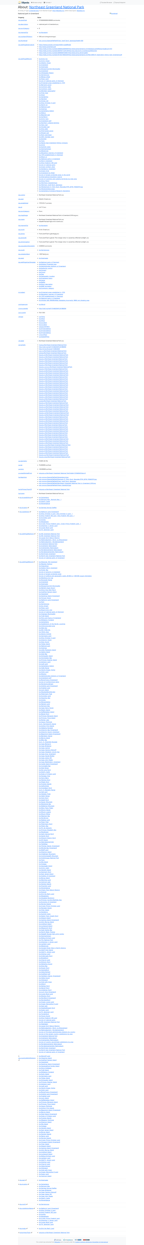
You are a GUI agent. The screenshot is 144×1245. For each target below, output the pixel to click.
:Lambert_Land (44, 944)
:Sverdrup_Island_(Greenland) (49, 596)
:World (42, 304)
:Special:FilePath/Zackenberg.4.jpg (53, 477)
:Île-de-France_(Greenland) (48, 680)
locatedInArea (25, 497)
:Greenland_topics (45, 278)
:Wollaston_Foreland (46, 620)
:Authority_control (45, 268)
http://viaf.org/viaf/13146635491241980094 (52, 308)
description (23, 24)
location (23, 508)
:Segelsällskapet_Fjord (47, 1008)
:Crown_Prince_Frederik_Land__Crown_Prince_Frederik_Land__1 (60, 524)
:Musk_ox (43, 157)
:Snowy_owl (43, 101)
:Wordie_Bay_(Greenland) (48, 848)
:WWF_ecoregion (45, 286)
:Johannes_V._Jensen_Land (48, 526)
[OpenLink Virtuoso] (57, 1240)
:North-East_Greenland (47, 554)
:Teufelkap (43, 844)
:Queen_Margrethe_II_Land (48, 1004)
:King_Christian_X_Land (47, 103)
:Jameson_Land (44, 662)
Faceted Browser (106, 2)
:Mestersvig (43, 151)
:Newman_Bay (44, 816)
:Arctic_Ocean (44, 61)
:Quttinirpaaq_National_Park (49, 858)
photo (21, 234)
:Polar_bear (43, 93)
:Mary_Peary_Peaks (46, 808)
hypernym (23, 304)
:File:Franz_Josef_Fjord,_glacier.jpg (50, 185)
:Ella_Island (43, 862)
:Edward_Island (45, 918)
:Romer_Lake (44, 720)
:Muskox (42, 674)
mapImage (23, 215)
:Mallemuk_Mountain (46, 806)
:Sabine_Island (44, 652)
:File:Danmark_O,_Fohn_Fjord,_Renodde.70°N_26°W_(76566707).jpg (61, 187)
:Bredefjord (43, 958)
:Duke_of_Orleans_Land (47, 774)
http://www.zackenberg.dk (47, 47)
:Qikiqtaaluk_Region (46, 73)
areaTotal (22, 20)
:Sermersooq (44, 75)
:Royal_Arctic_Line (45, 610)
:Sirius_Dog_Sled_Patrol (47, 590)
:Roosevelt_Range (45, 580)
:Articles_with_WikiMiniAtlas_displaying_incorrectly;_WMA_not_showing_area (64, 300)
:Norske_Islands (45, 904)
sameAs (23, 308)
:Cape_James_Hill (45, 758)
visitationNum (24, 254)
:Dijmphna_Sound (45, 964)
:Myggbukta (44, 522)
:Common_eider (45, 87)
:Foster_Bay (43, 570)
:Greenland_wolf (45, 121)
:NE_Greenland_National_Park (49, 534)
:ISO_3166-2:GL (44, 630)
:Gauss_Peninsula (45, 722)
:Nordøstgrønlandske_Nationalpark (51, 552)
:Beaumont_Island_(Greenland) (49, 734)
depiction (22, 477)
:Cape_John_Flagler (46, 760)
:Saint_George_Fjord (46, 834)
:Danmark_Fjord (45, 872)
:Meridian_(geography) (47, 91)
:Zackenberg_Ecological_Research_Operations (54, 191)
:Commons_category (46, 288)
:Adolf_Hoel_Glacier (46, 950)
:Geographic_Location (47, 276)
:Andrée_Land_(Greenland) (48, 686)
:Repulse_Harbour (45, 564)
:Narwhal (43, 99)
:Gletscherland (44, 972)
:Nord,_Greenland (45, 161)
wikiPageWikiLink (25, 59)
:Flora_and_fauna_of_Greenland (50, 618)
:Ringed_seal (44, 133)
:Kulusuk (42, 892)
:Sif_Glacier (43, 840)
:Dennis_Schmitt (45, 634)
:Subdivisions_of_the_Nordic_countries (52, 624)
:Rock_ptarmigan (45, 135)
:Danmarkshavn (45, 149)
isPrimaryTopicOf (25, 489)
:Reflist (42, 282)
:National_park (44, 107)
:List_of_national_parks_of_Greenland (51, 558)
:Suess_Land (44, 1010)
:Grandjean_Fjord (45, 788)
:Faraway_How (44, 776)
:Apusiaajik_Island (45, 866)
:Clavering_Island (45, 1058)
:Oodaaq (42, 864)
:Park (41, 602)
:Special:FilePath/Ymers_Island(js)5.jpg (55, 485)
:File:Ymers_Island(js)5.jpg (48, 183)
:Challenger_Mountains (47, 854)
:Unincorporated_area (47, 626)
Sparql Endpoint (120, 2)
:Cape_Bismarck (45, 744)
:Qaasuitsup (44, 566)
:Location (43, 323)
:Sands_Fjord (44, 836)
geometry (22, 461)
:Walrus (42, 113)
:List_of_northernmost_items (49, 682)
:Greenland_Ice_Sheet (47, 173)
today (23, 1228)
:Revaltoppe (43, 832)
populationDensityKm (26, 246)
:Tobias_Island (44, 644)
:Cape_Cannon (44, 748)
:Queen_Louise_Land (46, 1002)
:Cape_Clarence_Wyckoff (47, 750)
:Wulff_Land (43, 850)
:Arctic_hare (43, 119)
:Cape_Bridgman (45, 746)
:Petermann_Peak (45, 694)
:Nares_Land (44, 1136)
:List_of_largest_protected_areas (50, 574)
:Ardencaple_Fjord (45, 956)
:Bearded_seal (44, 115)
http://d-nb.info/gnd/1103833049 (49, 349)
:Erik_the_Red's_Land (46, 894)
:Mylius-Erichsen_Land (47, 938)
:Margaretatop (44, 702)
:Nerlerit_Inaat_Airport (47, 588)
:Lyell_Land (43, 664)
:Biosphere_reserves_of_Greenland (51, 153)
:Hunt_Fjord (43, 798)
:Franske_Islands (45, 784)
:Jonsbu (42, 520)
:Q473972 (44, 327)
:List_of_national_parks (47, 165)
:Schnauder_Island (46, 656)
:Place (42, 319)
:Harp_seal (43, 125)
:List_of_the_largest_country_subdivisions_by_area (55, 1034)
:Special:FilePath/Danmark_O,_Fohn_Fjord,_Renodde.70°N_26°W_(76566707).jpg (68, 479)
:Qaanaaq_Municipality (47, 614)
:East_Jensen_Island (46, 874)
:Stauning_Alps (44, 698)
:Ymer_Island (44, 910)
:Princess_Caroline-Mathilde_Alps (50, 900)
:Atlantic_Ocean (45, 63)
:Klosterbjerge (44, 503)
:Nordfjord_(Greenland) (47, 998)
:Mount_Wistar (44, 814)
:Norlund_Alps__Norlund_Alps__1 (50, 499)
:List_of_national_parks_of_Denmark (51, 81)
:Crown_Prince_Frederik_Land (49, 1218)
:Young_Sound (44, 1016)
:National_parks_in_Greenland (49, 159)
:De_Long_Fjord (45, 770)
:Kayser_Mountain (45, 802)
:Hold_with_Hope (45, 982)
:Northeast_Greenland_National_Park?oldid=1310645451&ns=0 (62, 473)
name (21, 219)
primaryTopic (25, 1232)
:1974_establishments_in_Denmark (51, 155)
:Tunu (41, 141)
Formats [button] (48, 2)
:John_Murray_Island (46, 922)
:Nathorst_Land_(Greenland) (49, 512)
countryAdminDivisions (27, 1058)
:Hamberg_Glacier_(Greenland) (49, 976)
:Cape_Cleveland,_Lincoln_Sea (49, 752)
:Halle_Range (44, 668)
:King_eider (43, 129)
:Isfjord (42, 984)
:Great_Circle (44, 171)
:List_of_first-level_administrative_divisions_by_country (57, 1032)
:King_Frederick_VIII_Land (48, 163)
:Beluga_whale (44, 77)
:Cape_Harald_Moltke (46, 756)
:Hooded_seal (44, 127)
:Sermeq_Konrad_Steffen (48, 508)
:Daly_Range (44, 768)
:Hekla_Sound (44, 978)
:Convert (42, 270)
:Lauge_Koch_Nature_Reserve (49, 538)
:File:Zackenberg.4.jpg (47, 189)
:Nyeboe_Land (44, 820)
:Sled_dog (43, 628)
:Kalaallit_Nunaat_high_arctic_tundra (51, 934)
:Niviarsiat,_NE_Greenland (48, 562)
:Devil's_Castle (44, 501)
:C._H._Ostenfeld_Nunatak (48, 742)
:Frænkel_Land (44, 688)
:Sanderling (43, 97)
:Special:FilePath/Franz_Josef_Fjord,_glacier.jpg (57, 481)
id (20, 207)
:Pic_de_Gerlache (45, 828)
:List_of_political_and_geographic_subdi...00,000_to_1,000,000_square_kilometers (65, 576)
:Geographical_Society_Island (49, 1066)
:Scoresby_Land (45, 518)
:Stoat (42, 95)
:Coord (42, 272)
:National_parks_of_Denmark (49, 262)
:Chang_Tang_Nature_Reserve (49, 890)
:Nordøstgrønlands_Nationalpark (50, 550)
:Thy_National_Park (46, 940)
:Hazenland (43, 594)
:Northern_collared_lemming (49, 123)
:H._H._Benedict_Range (47, 790)
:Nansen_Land (44, 704)
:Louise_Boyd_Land (46, 528)
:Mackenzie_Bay (45, 804)
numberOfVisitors (25, 37)
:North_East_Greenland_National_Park (52, 556)
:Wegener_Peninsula (46, 1120)
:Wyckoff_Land (44, 1056)
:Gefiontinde (44, 786)
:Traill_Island (44, 616)
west (21, 258)
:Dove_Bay (43, 966)
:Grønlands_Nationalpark (48, 546)
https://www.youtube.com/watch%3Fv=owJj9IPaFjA (55, 45)
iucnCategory (23, 28)
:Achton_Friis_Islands (46, 726)
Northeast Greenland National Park (56, 7)
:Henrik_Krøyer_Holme (47, 670)
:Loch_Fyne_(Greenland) (47, 992)
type (20, 317)
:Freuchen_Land (45, 886)
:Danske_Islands (45, 884)
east (21, 199)
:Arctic (42, 145)
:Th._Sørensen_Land (46, 530)
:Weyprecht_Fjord (45, 928)
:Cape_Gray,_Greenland (47, 754)
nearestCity (23, 32)
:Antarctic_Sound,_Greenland (49, 732)
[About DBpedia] (23, 2)
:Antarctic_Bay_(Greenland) (48, 730)
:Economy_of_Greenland (47, 902)
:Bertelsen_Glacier (45, 736)
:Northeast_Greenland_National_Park (54, 489)
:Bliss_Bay (43, 740)
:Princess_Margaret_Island (48, 716)
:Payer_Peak (44, 822)
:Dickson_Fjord (44, 962)
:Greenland (43, 65)
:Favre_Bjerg (44, 778)
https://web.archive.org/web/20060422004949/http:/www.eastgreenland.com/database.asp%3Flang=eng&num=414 (75, 49)
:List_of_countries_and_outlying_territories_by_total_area (58, 179)
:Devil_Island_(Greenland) (48, 1114)
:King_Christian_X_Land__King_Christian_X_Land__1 (56, 514)
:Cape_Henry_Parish (46, 708)
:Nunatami (43, 32)
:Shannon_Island (45, 852)
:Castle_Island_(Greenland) (48, 764)
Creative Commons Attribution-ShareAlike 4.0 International (91, 1242)
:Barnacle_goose (45, 85)
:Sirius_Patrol (44, 181)
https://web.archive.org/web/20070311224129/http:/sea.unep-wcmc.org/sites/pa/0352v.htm (68, 51)
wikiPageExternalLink (26, 45)
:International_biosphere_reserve (50, 177)
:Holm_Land (43, 672)
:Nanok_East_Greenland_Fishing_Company (53, 143)
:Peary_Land (44, 79)
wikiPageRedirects (27, 534)
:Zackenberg (44, 497)
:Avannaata (43, 67)
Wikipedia (57, 1242)
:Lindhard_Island (45, 924)
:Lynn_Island (44, 690)
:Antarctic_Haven (45, 640)
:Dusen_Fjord (44, 968)
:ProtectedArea (45, 329)
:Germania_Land (45, 636)
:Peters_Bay (43, 826)
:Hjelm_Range (44, 796)
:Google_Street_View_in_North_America (52, 948)
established (23, 203)
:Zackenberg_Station (46, 111)
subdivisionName (26, 1208)
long (21, 469)
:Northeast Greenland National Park (53, 345)
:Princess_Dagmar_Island (48, 660)
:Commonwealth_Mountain (48, 856)
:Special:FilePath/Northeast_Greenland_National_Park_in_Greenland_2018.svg (67, 483)
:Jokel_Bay (43, 654)
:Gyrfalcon (43, 117)
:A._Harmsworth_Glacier (47, 724)
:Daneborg (43, 912)
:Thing (42, 317)
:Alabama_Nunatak (46, 728)
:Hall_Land (43, 792)
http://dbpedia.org (58, 11)
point (22, 313)
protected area (34, 11)
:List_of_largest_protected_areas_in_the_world (54, 175)
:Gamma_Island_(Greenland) (49, 920)
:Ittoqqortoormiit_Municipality (49, 69)
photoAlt (22, 238)
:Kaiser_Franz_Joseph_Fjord (48, 916)
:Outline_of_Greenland (47, 876)
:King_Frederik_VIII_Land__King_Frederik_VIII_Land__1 (56, 516)
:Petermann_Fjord (45, 824)
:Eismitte (42, 139)
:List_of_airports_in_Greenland (49, 572)
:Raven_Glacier (44, 710)
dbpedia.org (81, 11)
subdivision (24, 512)
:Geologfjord (44, 970)
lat (20, 465)
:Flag (41, 274)
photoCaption (24, 242)
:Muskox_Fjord (44, 996)
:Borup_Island (44, 878)
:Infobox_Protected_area (47, 264)
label (21, 341)
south (21, 250)
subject (21, 292)
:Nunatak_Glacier (45, 908)
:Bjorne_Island (44, 738)
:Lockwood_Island (45, 926)
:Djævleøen (43, 1024)
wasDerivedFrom (25, 473)
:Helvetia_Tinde (44, 794)
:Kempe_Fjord (44, 986)
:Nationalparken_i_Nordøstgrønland (51, 542)
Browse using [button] (36, 2)
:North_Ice (43, 105)
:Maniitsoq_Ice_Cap (46, 578)
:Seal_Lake (43, 1006)
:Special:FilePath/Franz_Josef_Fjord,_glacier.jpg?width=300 (61, 41)
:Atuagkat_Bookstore (46, 898)
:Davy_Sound (44, 642)
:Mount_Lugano (45, 812)
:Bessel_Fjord (44, 714)
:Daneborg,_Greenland (47, 169)
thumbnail (22, 41)
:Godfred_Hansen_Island (47, 592)
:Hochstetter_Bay (45, 658)
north (21, 230)
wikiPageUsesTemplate (27, 262)
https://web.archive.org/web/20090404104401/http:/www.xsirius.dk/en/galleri (63, 53)
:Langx (42, 280)
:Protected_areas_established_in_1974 (52, 83)
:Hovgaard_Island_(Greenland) (49, 1142)
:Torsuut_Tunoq (45, 598)
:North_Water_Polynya (47, 932)
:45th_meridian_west (46, 137)
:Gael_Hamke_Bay (45, 930)
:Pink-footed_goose (46, 131)
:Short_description (45, 284)
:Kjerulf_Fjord (44, 988)
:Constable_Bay (44, 766)
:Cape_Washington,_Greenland (49, 762)
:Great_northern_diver (47, 167)
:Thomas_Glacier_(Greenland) (49, 846)
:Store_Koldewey (45, 1068)
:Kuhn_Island (44, 1074)
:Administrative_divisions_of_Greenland (52, 266)
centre (21, 195)
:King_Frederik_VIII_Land (47, 1212)
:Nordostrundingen (46, 684)
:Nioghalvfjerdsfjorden (47, 692)
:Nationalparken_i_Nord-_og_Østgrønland (53, 540)
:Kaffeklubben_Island (46, 712)
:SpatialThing (44, 337)
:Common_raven (45, 89)
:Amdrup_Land (44, 954)
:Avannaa (43, 109)
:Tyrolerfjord (44, 1014)
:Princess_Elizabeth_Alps (47, 830)
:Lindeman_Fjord (45, 990)
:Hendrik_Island (45, 870)
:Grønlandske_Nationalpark (48, 548)
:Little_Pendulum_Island (47, 650)
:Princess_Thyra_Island (47, 718)
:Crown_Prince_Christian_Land (49, 906)
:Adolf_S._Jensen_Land (47, 952)
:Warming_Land (45, 880)
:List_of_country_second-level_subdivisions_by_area (56, 1042)
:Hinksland (43, 980)
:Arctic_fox (43, 59)
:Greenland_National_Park (48, 544)
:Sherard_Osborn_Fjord (47, 838)
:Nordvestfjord (44, 1000)
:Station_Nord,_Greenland (48, 568)
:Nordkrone (43, 818)
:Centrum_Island (45, 1176)
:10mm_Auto (44, 632)
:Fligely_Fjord (44, 782)
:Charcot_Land (44, 960)
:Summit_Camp (44, 147)
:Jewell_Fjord (44, 800)
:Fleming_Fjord (44, 780)
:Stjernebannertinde (46, 842)
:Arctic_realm (44, 868)
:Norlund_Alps (44, 706)
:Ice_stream (43, 606)
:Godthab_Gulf (44, 974)
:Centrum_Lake (44, 882)
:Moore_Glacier (45, 810)
